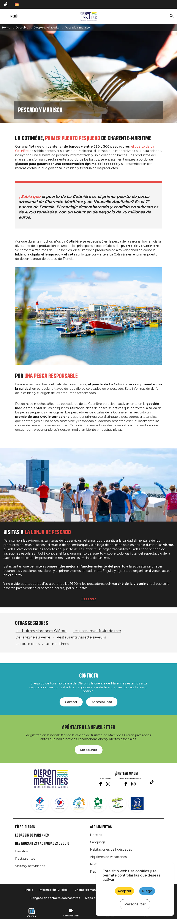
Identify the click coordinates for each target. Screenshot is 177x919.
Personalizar (135, 904)
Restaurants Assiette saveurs (81, 637)
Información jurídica (53, 889)
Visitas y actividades (30, 865)
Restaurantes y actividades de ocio (42, 843)
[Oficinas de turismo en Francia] (40, 803)
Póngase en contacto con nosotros (55, 898)
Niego (147, 891)
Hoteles (96, 834)
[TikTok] (152, 782)
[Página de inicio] (89, 16)
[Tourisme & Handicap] (137, 803)
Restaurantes (25, 858)
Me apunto (88, 750)
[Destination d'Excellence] (59, 803)
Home (6, 27)
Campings (97, 842)
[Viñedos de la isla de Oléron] (98, 803)
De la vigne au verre (33, 637)
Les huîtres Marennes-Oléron (41, 631)
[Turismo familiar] (78, 803)
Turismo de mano (85, 889)
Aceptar (124, 891)
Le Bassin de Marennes (32, 835)
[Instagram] (108, 784)
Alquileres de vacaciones (108, 856)
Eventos (21, 851)
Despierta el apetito (47, 27)
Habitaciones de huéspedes (111, 849)
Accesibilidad (102, 702)
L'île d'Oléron (25, 827)
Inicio (29, 889)
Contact (71, 702)
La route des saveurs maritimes (42, 644)
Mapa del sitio (95, 898)
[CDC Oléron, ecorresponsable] (117, 803)
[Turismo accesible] (6, 4)
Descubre (22, 27)
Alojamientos (101, 827)
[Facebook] (100, 784)
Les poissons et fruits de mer (97, 631)
